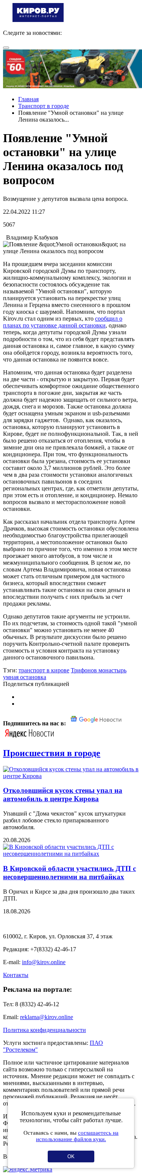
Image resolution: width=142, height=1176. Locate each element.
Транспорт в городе (43, 106)
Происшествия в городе (51, 753)
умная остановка (24, 677)
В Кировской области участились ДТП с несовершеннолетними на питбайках (69, 872)
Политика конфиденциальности (44, 1030)
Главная (28, 99)
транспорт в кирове (44, 670)
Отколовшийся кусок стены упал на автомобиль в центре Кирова (62, 794)
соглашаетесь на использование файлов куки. (77, 1136)
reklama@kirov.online (46, 1017)
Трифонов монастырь (98, 670)
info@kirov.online (44, 962)
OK (71, 1156)
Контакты (15, 975)
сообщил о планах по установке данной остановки (62, 322)
